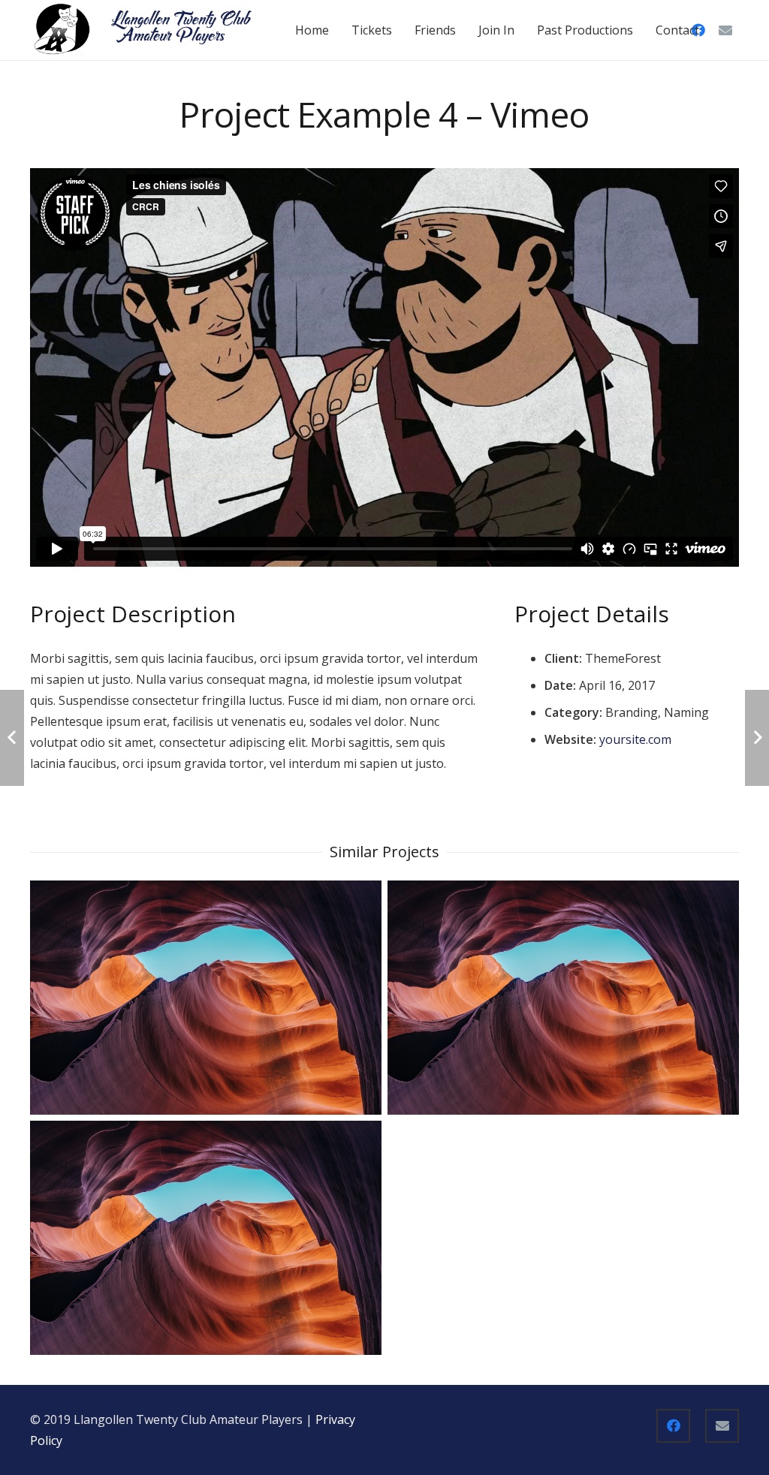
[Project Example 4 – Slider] (205, 997)
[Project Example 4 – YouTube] (563, 997)
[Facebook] (673, 1426)
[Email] (725, 30)
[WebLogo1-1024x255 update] (143, 30)
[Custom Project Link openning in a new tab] (205, 1238)
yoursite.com (635, 739)
